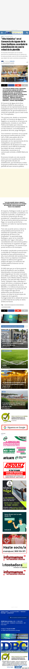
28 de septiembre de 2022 (8, 62)
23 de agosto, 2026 (6, 346)
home (2, 36)
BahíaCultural (5, 330)
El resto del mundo (9, 36)
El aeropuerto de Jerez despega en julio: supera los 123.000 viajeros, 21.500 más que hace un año (13, 404)
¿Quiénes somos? (4, 611)
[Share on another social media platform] (25, 85)
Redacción (12, 61)
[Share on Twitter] (4, 85)
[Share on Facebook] (11, 85)
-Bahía (3, 391)
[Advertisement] (14, 14)
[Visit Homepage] (14, 32)
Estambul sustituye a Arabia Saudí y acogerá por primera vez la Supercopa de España (14, 364)
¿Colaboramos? (10, 613)
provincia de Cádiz (6, 307)
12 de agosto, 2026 (6, 408)
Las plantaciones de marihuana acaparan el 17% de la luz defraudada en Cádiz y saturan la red (14, 384)
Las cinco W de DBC (14, 611)
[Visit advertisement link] (14, 318)
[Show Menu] (2, 33)
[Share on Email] (18, 85)
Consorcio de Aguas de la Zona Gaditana (14, 304)
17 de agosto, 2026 (6, 367)
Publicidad (23, 611)
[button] (18, 617)
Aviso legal (3, 613)
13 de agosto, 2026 (6, 387)
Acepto (18, 667)
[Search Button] (27, 33)
